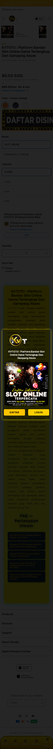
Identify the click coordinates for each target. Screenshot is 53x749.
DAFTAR (14, 412)
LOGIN (38, 412)
